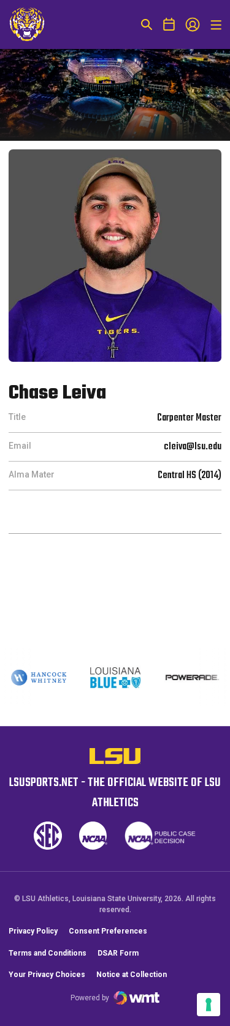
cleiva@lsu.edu (192, 447)
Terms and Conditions (47, 953)
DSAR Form (118, 953)
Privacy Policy (33, 931)
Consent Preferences (108, 931)
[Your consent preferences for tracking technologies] (208, 1004)
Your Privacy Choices (47, 974)
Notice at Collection (131, 974)
